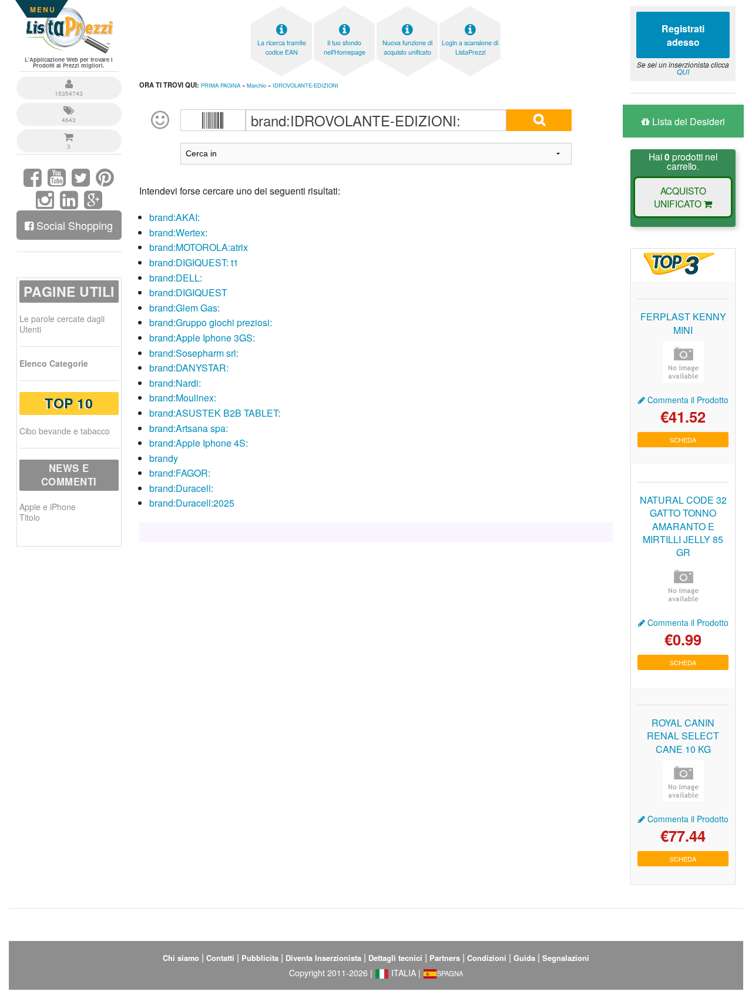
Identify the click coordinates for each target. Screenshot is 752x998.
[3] (69, 131)
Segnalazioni (565, 958)
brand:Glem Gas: (184, 307)
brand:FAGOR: (179, 473)
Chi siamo (181, 958)
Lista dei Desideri (687, 121)
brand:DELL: (175, 277)
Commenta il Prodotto (686, 400)
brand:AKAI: (174, 217)
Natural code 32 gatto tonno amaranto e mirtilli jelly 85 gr (683, 526)
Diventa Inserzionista (323, 958)
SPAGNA (450, 973)
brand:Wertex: (178, 232)
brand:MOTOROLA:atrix (198, 247)
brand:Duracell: (181, 488)
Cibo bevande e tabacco (64, 431)
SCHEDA (683, 439)
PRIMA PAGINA (220, 85)
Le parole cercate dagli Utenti (62, 324)
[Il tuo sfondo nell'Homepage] (344, 9)
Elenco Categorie (53, 363)
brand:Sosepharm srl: (194, 353)
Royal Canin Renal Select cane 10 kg (683, 736)
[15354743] (69, 78)
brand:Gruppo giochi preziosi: (210, 322)
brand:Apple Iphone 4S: (198, 443)
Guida (524, 958)
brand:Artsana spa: (188, 428)
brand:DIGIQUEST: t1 (194, 262)
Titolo (29, 517)
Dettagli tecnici (395, 958)
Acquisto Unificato (680, 197)
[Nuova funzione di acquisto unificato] (407, 9)
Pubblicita (259, 958)
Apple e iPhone (47, 507)
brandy (163, 458)
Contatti (220, 958)
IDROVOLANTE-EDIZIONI (305, 85)
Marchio (256, 85)
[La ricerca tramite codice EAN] (281, 9)
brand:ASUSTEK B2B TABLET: (214, 413)
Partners (444, 958)
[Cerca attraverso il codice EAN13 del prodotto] (213, 120)
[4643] (69, 104)
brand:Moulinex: (182, 397)
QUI (683, 71)
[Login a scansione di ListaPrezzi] (470, 9)
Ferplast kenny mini (683, 323)
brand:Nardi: (175, 383)
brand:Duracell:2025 (191, 503)
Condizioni (486, 958)
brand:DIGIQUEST (188, 292)
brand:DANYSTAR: (189, 367)
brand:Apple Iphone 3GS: (202, 337)
